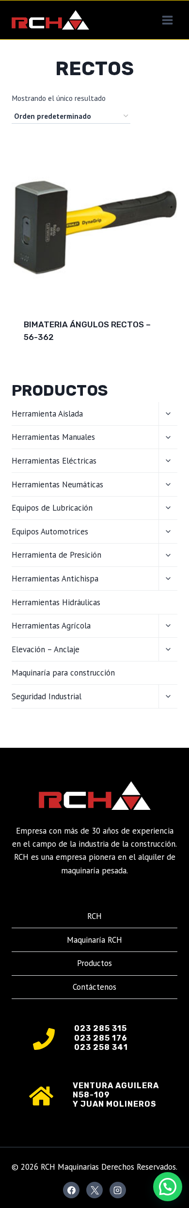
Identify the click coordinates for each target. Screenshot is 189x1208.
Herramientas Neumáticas (57, 484)
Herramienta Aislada (47, 413)
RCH (94, 916)
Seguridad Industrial (46, 696)
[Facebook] (71, 1190)
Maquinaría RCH (94, 939)
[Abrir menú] (167, 20)
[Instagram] (118, 1190)
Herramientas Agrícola (51, 625)
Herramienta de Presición (56, 554)
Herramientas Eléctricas (54, 460)
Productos (94, 963)
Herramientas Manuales (53, 437)
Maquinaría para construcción (63, 672)
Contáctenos (94, 987)
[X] (94, 1190)
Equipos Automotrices (50, 531)
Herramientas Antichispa (55, 578)
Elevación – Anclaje (45, 649)
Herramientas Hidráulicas (56, 602)
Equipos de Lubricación (52, 507)
